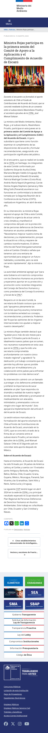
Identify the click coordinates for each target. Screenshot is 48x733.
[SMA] (13, 604)
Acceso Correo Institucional (15, 715)
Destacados (18, 529)
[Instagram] (20, 723)
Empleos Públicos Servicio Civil (17, 708)
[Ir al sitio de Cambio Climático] (13, 581)
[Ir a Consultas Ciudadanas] (34, 581)
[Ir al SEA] (34, 593)
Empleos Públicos (11, 704)
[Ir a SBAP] (34, 604)
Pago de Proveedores (13, 694)
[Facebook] (6, 723)
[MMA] (24, 9)
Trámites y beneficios (13, 712)
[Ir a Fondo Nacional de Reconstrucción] (13, 593)
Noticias (27, 529)
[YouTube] (26, 723)
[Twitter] (13, 723)
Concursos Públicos (12, 686)
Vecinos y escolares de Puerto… (24, 553)
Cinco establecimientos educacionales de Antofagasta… (24, 541)
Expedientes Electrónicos (14, 698)
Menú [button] (9, 23)
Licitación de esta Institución (16, 690)
